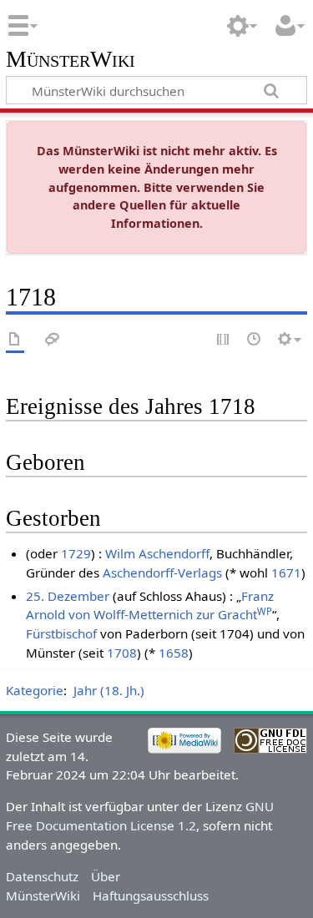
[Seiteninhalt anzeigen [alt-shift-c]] (15, 340)
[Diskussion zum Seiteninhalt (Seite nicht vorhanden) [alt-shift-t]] (52, 340)
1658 (174, 652)
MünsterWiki (70, 60)
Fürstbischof (61, 633)
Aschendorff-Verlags (162, 572)
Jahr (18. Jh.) (108, 690)
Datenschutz (42, 876)
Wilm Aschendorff (157, 553)
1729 (76, 553)
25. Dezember (67, 596)
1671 (286, 572)
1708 (122, 652)
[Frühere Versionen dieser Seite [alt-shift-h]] (254, 340)
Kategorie (34, 690)
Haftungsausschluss (151, 895)
